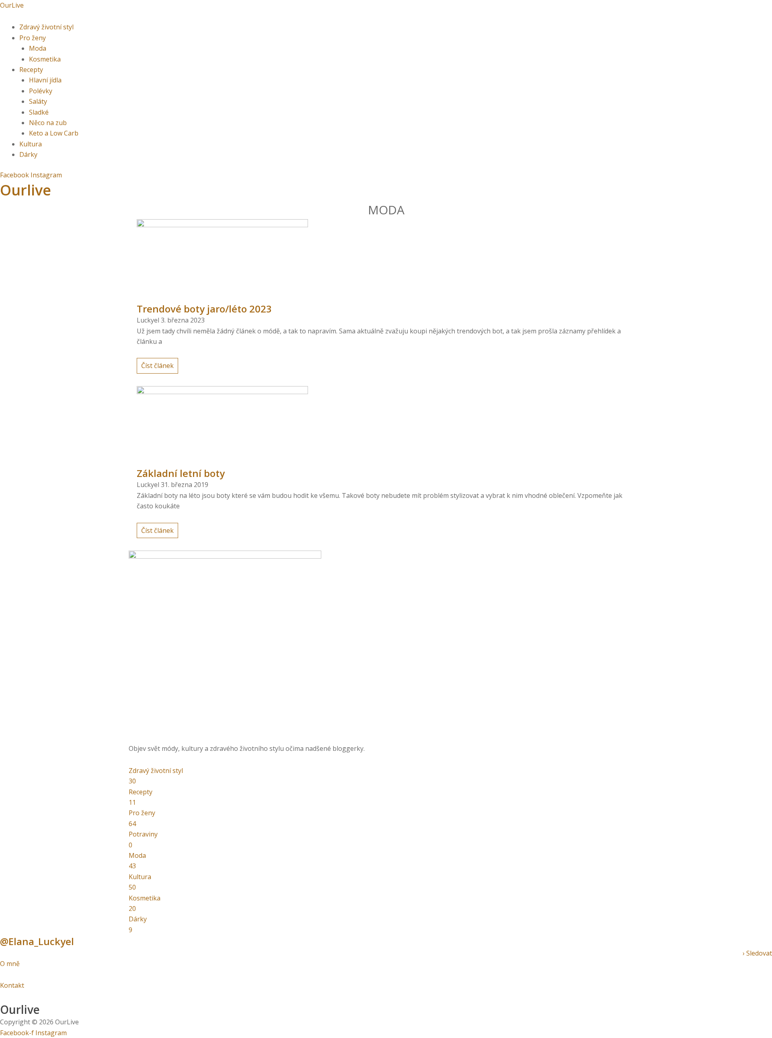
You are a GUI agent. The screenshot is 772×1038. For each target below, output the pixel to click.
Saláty (38, 101)
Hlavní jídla (45, 80)
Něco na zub (48, 122)
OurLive (12, 5)
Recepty (31, 69)
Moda (37, 48)
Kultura (30, 144)
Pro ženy (32, 37)
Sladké (39, 112)
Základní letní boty (181, 473)
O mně (10, 963)
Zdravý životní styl (46, 27)
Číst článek (157, 365)
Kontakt (12, 985)
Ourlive (25, 190)
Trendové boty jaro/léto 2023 (204, 308)
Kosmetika (45, 59)
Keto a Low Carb (53, 133)
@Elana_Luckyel (37, 941)
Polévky (40, 90)
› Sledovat (757, 953)
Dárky (28, 154)
